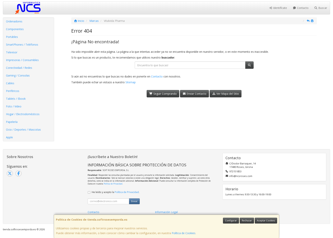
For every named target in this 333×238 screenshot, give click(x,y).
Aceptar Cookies (266, 220)
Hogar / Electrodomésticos (23, 114)
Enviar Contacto (196, 93)
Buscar (322, 8)
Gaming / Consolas (18, 75)
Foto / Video (13, 106)
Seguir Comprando (165, 93)
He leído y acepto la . (115, 192)
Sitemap (130, 82)
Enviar (134, 201)
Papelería (12, 122)
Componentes (15, 29)
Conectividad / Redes (19, 68)
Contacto (302, 8)
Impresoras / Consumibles (22, 60)
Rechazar (247, 220)
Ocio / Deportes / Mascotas (23, 129)
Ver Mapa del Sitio (227, 93)
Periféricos (12, 91)
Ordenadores (14, 21)
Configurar (231, 220)
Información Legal (166, 212)
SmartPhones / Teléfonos (22, 44)
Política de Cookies (183, 233)
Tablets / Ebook (16, 98)
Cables (10, 83)
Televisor (11, 52)
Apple (9, 137)
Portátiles (12, 37)
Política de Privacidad (113, 183)
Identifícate (279, 8)
